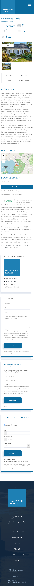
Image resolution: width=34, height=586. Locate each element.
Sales (17, 543)
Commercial (17, 538)
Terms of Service (7, 353)
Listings (8, 245)
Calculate (12, 453)
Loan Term (6, 421)
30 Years (7, 425)
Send (12, 345)
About (17, 549)
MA (13, 245)
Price (5, 430)
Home (3, 245)
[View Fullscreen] (3, 161)
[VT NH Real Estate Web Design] (17, 581)
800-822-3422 (10, 281)
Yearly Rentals (17, 532)
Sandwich (27, 245)
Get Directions (17, 187)
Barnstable (19, 245)
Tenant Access (17, 555)
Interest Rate (7, 443)
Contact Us (10, 298)
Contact (17, 561)
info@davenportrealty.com (19, 522)
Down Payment (8, 436)
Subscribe (12, 400)
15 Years (14, 425)
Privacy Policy (23, 339)
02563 (5, 247)
